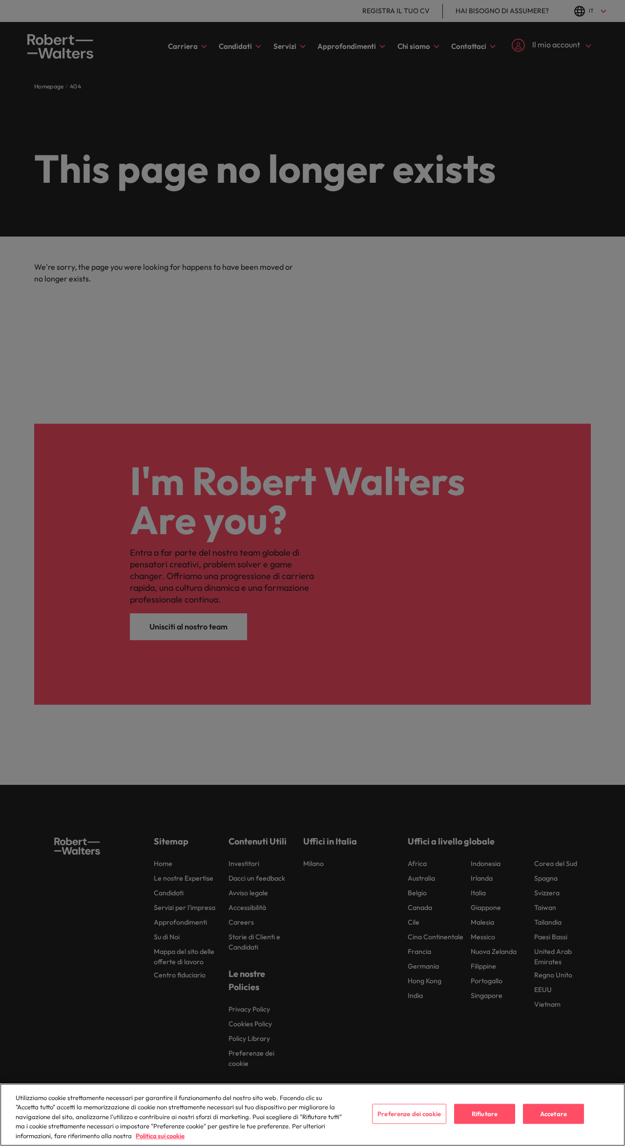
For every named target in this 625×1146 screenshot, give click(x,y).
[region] (312, 1114)
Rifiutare (485, 1114)
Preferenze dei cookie (409, 1114)
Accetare (553, 1114)
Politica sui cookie (160, 1136)
